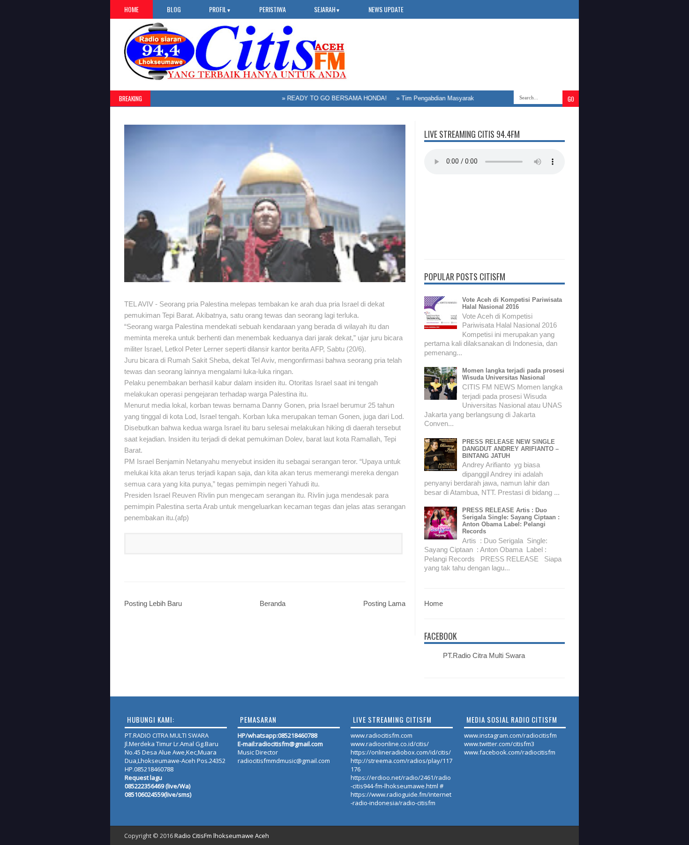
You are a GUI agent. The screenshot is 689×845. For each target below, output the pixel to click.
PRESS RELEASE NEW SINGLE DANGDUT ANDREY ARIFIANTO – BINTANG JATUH (510, 448)
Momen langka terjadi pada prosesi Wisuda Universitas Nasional (513, 374)
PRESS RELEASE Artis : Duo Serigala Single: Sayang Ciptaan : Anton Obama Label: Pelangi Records (511, 521)
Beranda (272, 603)
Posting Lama (384, 603)
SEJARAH (327, 9)
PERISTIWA (272, 9)
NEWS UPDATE (386, 9)
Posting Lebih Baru (153, 603)
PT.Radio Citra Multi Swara (484, 655)
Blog (174, 9)
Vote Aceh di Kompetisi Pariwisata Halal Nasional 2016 (512, 303)
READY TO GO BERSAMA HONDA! (323, 98)
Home (131, 9)
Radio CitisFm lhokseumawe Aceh (221, 835)
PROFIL (220, 9)
